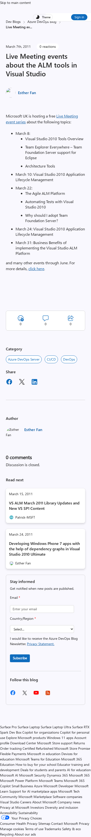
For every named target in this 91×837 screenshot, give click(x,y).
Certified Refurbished (38, 748)
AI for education (79, 770)
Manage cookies (12, 829)
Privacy (84, 823)
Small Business (22, 786)
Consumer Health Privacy (18, 823)
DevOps (69, 359)
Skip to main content (15, 2)
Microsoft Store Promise (72, 748)
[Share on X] (21, 382)
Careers (25, 802)
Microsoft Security (32, 775)
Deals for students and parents (43, 770)
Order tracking (11, 748)
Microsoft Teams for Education (38, 759)
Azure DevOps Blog (41, 21)
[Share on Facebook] (9, 382)
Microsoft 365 (79, 775)
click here (36, 268)
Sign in (79, 17)
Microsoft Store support (55, 743)
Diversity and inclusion (61, 807)
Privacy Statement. (40, 643)
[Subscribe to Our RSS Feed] (48, 694)
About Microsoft (44, 802)
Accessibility (8, 812)
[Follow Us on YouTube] (36, 694)
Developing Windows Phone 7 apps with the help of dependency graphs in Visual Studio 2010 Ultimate (44, 549)
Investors (37, 807)
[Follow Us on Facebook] (13, 694)
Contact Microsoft (64, 823)
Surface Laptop (29, 727)
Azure (38, 786)
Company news (69, 802)
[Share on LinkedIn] (34, 382)
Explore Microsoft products (26, 737)
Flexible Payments (13, 753)
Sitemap (44, 823)
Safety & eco (71, 829)
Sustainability (28, 812)
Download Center (23, 743)
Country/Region (23, 618)
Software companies (67, 796)
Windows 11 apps (60, 737)
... (31, 27)
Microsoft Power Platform (19, 780)
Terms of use (34, 829)
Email (15, 597)
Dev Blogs (13, 21)
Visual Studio (9, 802)
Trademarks (52, 829)
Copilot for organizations (40, 732)
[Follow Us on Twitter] (24, 694)
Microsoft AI (9, 775)
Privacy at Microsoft (14, 807)
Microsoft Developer (58, 786)
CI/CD (51, 359)
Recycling (7, 834)
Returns (79, 743)
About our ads (25, 834)
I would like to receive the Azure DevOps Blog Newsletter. (44, 641)
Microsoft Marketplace (35, 796)
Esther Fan (27, 92)
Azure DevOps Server (24, 359)
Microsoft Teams (51, 780)
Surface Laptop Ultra (56, 727)
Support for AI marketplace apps (33, 791)
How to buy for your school (36, 764)
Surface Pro (8, 727)
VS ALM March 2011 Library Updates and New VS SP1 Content (44, 505)
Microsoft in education (43, 753)
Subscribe (20, 658)
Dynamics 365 (57, 775)
